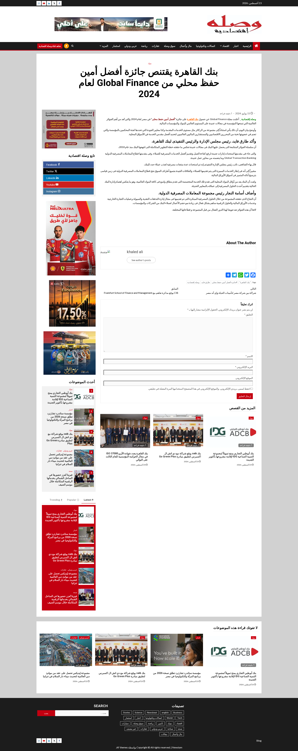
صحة (70, 471)
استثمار (116, 46)
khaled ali (135, 252)
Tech (179, 718)
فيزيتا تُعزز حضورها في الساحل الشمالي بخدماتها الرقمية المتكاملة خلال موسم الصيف (61, 599)
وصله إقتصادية (193, 282)
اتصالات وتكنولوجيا (205, 46)
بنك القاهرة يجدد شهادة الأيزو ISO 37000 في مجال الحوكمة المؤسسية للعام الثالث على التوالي (127, 456)
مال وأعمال (186, 46)
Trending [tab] (55, 499)
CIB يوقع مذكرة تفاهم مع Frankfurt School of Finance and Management (141, 290)
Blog (259, 740)
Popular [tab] (71, 499)
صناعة (170, 728)
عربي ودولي (130, 46)
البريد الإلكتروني (244, 366)
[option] (68, 398)
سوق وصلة (169, 46)
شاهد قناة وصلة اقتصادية (50, 46)
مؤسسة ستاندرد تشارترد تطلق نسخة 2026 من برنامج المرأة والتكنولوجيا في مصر (59, 418)
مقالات (164, 734)
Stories (126, 712)
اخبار (235, 46)
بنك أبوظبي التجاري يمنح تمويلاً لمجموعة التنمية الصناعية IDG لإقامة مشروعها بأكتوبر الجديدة (231, 456)
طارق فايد (205, 282)
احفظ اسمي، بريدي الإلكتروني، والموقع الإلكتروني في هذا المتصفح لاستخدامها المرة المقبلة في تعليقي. (199, 388)
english (165, 712)
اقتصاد (225, 46)
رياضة (144, 46)
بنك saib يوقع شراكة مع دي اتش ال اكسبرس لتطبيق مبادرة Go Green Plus (180, 455)
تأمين (160, 723)
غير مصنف (131, 728)
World (170, 718)
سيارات (125, 723)
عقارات (156, 46)
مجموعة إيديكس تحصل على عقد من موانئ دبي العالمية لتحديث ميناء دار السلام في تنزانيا (66, 675)
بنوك (149, 63)
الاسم (249, 356)
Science (138, 712)
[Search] (72, 46)
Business (177, 712)
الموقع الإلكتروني (244, 377)
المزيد (105, 46)
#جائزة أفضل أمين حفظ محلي (224, 282)
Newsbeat (152, 712)
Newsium (177, 747)
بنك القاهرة (192, 119)
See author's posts (141, 260)
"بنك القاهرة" (245, 282)
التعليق (248, 314)
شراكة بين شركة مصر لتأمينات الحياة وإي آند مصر (231, 290)
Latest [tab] (87, 499)
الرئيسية (247, 46)
